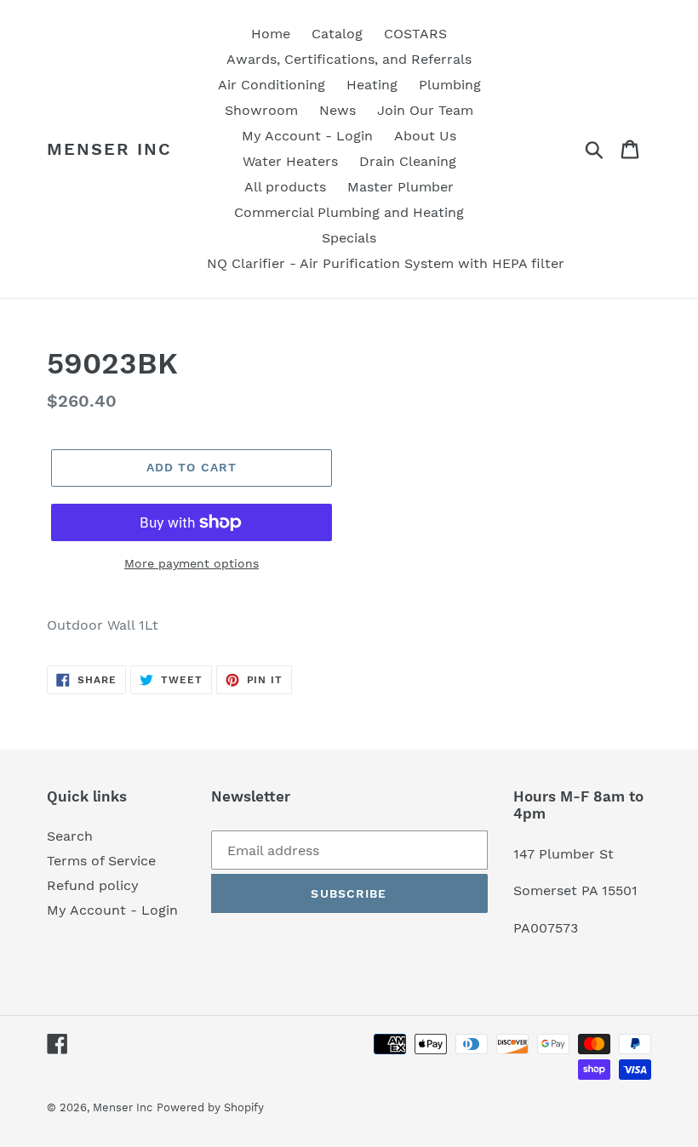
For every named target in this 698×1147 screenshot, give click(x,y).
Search (70, 836)
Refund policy (93, 885)
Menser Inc (109, 149)
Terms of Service (101, 861)
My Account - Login (112, 910)
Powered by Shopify (210, 1107)
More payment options (191, 563)
